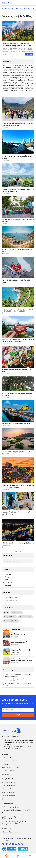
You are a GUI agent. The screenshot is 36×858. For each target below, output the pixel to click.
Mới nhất (6, 629)
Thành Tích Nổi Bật (16, 612)
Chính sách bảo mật (8, 792)
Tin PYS (6, 612)
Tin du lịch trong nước (11, 597)
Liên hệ (4, 799)
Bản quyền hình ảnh (8, 795)
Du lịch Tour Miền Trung (22, 8)
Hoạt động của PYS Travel (10, 767)
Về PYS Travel (6, 757)
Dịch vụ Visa (8, 582)
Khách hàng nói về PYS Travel (11, 761)
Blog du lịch (5, 774)
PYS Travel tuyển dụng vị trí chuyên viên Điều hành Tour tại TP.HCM (17, 679)
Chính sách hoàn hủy (8, 785)
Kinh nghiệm (8, 577)
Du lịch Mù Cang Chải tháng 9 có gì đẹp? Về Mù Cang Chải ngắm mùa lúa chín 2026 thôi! (20, 650)
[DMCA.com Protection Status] (23, 849)
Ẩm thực (7, 579)
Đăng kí (18, 715)
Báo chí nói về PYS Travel (11, 621)
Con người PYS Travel (10, 617)
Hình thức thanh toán (8, 782)
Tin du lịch (8, 574)
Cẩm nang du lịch (9, 8)
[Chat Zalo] (18, 855)
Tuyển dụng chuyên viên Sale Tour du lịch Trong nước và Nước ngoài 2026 (18, 675)
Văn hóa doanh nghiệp (25, 617)
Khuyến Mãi (8, 585)
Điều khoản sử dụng (8, 789)
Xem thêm (29, 54)
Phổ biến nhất (16, 629)
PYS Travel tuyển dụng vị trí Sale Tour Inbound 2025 (18, 684)
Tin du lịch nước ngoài (11, 600)
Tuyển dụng (5, 764)
